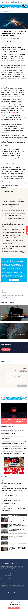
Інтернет (5, 11)
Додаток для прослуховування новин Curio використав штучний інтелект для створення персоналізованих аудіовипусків (13, 230)
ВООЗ (12, 295)
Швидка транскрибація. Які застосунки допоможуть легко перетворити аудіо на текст (13, 224)
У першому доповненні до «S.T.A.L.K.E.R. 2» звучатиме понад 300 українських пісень (13, 442)
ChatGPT (6, 297)
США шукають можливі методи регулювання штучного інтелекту (14, 247)
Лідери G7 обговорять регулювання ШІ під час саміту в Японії (13, 219)
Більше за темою (8, 303)
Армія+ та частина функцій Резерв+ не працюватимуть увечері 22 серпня (12, 482)
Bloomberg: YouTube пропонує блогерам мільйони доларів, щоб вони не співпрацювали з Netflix (12, 431)
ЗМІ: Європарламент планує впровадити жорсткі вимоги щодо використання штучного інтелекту (13, 241)
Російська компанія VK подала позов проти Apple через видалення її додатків (14, 489)
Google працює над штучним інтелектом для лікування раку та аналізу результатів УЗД (13, 252)
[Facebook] (18, 38)
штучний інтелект (6, 295)
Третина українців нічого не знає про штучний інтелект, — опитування (12, 205)
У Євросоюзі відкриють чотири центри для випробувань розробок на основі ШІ (13, 214)
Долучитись (14, 280)
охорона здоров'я (19, 295)
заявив (3, 165)
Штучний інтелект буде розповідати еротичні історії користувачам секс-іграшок (13, 209)
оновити (25, 368)
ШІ (2, 297)
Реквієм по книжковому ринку (10, 495)
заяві (13, 112)
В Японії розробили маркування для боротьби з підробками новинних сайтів (13, 452)
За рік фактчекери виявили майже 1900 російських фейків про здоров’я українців (13, 200)
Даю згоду (14, 607)
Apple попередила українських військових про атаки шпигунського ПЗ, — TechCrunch (13, 447)
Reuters (20, 67)
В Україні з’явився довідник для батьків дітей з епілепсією (12, 195)
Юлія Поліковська (12, 41)
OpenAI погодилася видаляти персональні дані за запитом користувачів (13, 236)
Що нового (10, 11)
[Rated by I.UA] (11, 592)
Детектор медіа (14, 515)
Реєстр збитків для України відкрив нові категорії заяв (13, 437)
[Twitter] (20, 38)
